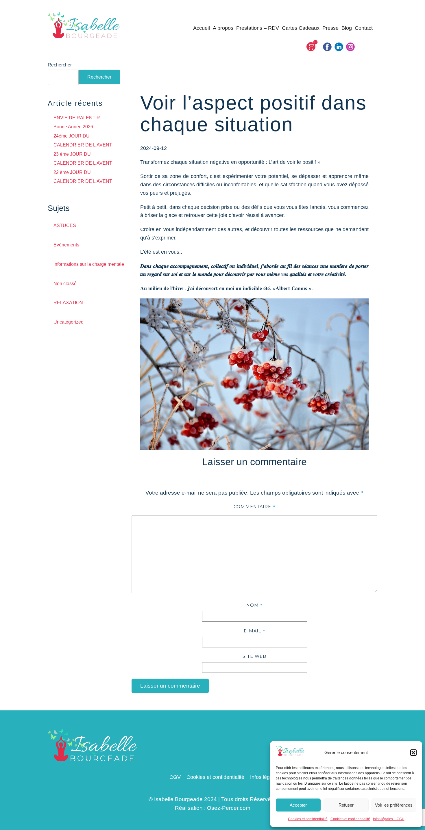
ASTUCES (64, 225)
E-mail (254, 631)
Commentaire (254, 506)
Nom (254, 605)
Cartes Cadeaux (300, 28)
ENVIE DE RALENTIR (76, 117)
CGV (175, 777)
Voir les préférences (394, 805)
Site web (255, 656)
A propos (223, 28)
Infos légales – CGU (388, 819)
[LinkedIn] (339, 46)
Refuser (346, 805)
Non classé (65, 283)
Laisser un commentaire (170, 686)
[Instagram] (350, 46)
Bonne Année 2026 (73, 126)
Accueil (201, 28)
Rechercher (60, 64)
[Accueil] (84, 25)
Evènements (66, 244)
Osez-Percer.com (228, 808)
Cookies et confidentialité (308, 819)
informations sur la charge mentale (88, 264)
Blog (346, 28)
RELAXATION (68, 302)
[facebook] (327, 46)
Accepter (298, 805)
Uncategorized (68, 322)
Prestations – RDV (257, 28)
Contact (364, 28)
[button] (413, 752)
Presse (330, 28)
